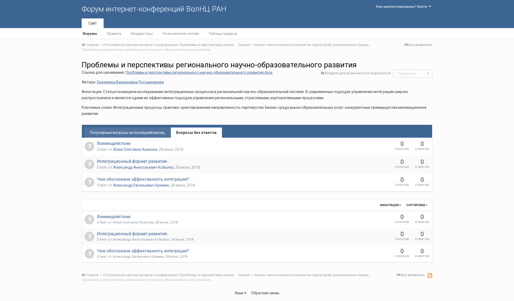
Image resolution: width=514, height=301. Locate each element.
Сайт (92, 23)
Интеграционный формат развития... (133, 161)
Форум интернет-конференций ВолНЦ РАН (154, 9)
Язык (239, 293)
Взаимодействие (114, 143)
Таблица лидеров (223, 34)
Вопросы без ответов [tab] (196, 132)
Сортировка (416, 205)
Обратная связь (265, 293)
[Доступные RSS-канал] (429, 275)
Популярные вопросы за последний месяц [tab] (127, 132)
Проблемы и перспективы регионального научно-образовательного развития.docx (199, 72)
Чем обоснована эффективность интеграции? (143, 179)
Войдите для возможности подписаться (358, 73)
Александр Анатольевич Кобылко (143, 167)
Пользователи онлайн (180, 34)
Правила (114, 34)
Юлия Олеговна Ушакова (135, 149)
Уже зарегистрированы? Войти (402, 7)
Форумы (89, 34)
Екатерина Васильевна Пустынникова (130, 82)
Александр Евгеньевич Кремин (141, 185)
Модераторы (142, 34)
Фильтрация (389, 205)
